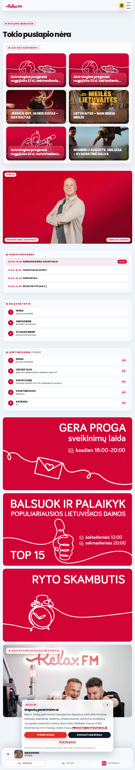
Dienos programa (21, 254)
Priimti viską (45, 735)
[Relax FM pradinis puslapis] (13, 5)
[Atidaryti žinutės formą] (67, 453)
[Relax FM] (24, 763)
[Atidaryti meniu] (129, 5)
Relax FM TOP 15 (20, 303)
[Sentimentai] (110, 763)
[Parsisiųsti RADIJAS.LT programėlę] (121, 5)
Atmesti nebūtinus (89, 735)
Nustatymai (67, 742)
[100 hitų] (67, 763)
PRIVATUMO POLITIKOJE (89, 728)
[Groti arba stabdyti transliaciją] (8, 754)
